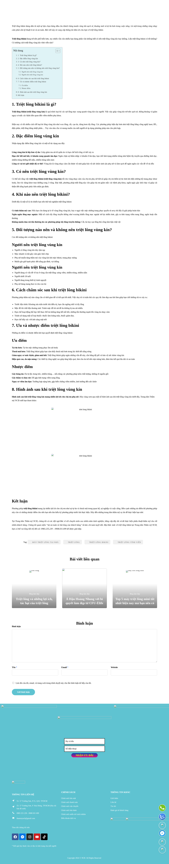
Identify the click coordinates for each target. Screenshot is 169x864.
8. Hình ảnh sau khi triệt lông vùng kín (32, 92)
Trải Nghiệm (145, 11)
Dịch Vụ (45, 11)
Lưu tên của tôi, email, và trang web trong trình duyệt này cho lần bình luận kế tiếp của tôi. (53, 683)
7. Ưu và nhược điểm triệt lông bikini (32, 82)
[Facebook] (15, 836)
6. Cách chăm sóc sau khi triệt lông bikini (33, 78)
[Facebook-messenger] (22, 836)
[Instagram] (29, 836)
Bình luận (16, 626)
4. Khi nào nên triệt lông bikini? (30, 65)
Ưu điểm (25, 85)
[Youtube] (37, 836)
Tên (13, 667)
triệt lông (74, 542)
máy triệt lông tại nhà (45, 542)
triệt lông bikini (98, 542)
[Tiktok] (44, 836)
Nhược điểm (26, 88)
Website (114, 667)
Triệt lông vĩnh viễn (129, 542)
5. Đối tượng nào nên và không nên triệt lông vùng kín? (39, 68)
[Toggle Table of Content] (56, 51)
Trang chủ (17, 11)
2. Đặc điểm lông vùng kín (28, 58)
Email (64, 667)
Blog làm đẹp (125, 11)
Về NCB (32, 11)
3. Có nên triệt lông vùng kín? (29, 62)
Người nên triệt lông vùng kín (32, 72)
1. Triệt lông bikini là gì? (27, 55)
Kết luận (21, 95)
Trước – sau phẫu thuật (98, 11)
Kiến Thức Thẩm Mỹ (67, 11)
